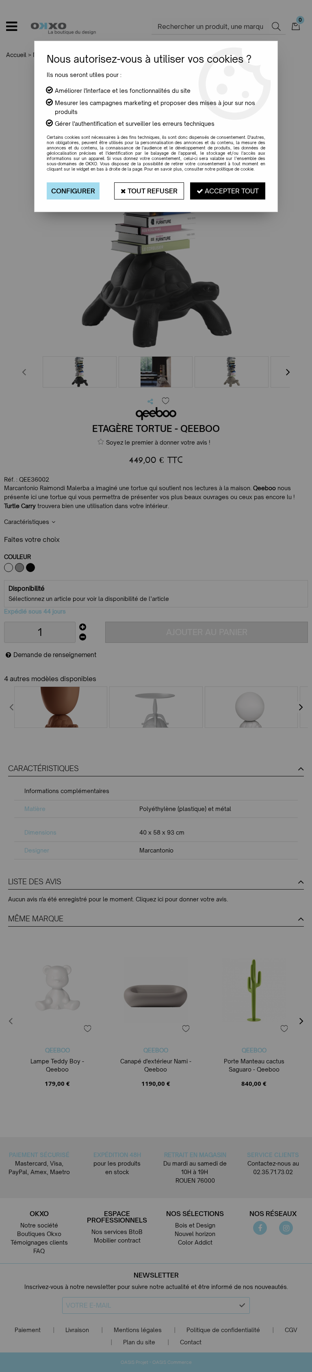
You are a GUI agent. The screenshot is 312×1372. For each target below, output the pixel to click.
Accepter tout (231, 191)
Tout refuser (152, 191)
